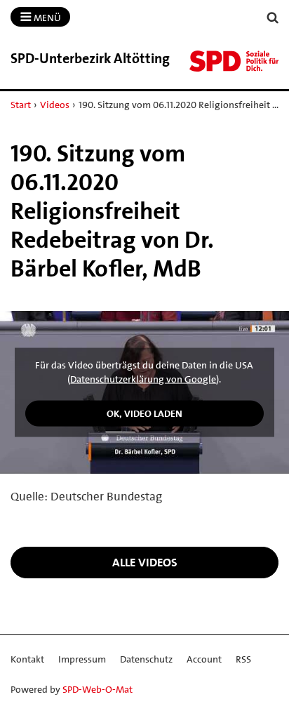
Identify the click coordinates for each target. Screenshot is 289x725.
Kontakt (27, 659)
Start (21, 104)
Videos (54, 104)
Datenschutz (146, 659)
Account (204, 659)
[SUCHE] (273, 18)
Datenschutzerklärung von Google (143, 379)
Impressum (82, 659)
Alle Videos (144, 562)
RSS (243, 659)
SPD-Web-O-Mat (97, 689)
